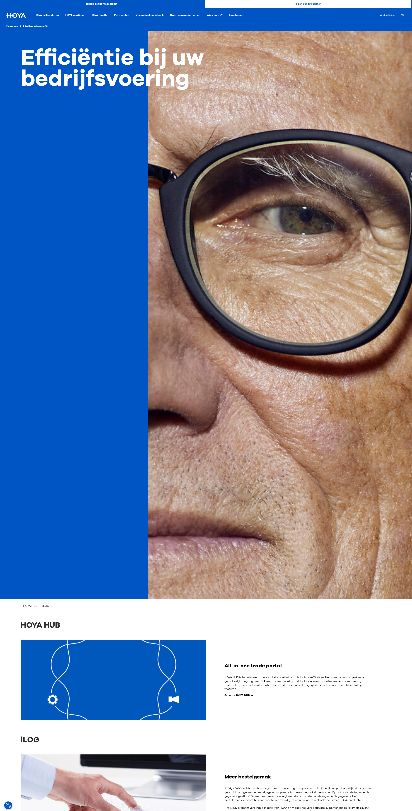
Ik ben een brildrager (308, 4)
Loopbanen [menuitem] (236, 15)
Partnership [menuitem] (121, 15)
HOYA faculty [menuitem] (99, 15)
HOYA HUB (30, 606)
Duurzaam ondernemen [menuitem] (185, 15)
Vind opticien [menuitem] (387, 15)
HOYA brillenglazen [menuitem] (47, 15)
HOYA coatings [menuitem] (74, 15)
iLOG (45, 606)
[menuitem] (405, 15)
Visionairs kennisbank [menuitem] (150, 15)
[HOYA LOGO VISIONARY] (16, 15)
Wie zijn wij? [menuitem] (215, 15)
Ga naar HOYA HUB (237, 695)
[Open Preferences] (8, 805)
